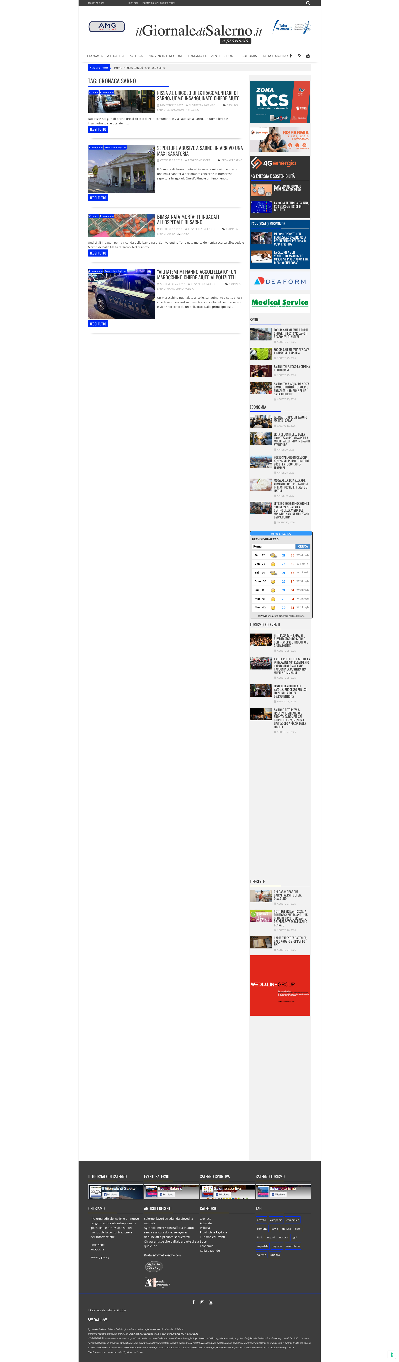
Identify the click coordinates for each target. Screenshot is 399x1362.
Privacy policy (100, 1257)
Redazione (97, 1245)
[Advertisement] (280, 809)
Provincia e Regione (165, 56)
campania (276, 1220)
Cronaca (95, 56)
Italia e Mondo (275, 56)
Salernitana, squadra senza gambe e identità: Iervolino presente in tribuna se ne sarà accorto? (291, 388)
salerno (261, 1255)
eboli (298, 1229)
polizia (189, 288)
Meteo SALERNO (281, 533)
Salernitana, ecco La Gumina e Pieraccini (292, 368)
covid (274, 1229)
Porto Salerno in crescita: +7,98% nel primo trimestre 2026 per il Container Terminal (291, 462)
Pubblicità (97, 1249)
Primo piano (107, 92)
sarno (195, 110)
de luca (286, 1229)
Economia (248, 56)
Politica (136, 56)
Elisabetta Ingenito (202, 105)
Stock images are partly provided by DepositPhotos (115, 1352)
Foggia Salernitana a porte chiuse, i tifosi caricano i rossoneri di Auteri (291, 333)
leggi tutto (98, 129)
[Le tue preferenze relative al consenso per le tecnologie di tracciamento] (392, 1355)
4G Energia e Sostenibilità (273, 176)
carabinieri (292, 1220)
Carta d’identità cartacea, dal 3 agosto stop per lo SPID (290, 941)
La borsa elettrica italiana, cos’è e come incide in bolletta (291, 206)
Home (118, 68)
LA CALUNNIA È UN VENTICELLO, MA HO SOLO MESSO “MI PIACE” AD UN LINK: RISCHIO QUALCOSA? (291, 257)
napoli (271, 1237)
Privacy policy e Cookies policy (159, 3)
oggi (294, 1237)
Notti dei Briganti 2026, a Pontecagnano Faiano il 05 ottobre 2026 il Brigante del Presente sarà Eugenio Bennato (291, 918)
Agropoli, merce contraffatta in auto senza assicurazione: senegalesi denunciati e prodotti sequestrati (169, 1232)
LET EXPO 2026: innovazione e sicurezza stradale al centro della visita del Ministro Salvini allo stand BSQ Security (291, 510)
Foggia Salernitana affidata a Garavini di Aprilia (291, 351)
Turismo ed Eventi (204, 56)
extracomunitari (178, 110)
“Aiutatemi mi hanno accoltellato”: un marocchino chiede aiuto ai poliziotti (196, 274)
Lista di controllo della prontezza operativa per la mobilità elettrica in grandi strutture (292, 439)
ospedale (173, 233)
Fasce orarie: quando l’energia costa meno (287, 188)
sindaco (275, 1255)
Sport (229, 56)
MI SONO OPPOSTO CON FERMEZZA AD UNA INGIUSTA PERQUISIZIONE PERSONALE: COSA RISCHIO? (290, 238)
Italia (260, 1237)
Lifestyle (257, 881)
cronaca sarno (232, 160)
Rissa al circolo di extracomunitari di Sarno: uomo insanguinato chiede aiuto (198, 95)
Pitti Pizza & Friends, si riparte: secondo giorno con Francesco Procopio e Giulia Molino (291, 640)
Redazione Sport (199, 160)
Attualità (115, 56)
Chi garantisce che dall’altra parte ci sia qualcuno (288, 895)
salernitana (293, 1246)
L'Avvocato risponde (268, 223)
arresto (261, 1220)
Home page (133, 3)
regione (277, 1246)
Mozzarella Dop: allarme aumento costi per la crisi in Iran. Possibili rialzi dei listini (291, 485)
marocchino (175, 288)
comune (262, 1229)
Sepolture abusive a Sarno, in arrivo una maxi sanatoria (200, 150)
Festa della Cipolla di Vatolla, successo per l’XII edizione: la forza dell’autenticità (290, 691)
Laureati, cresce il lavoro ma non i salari (290, 419)
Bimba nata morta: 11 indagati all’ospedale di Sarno (188, 219)
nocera (283, 1237)
